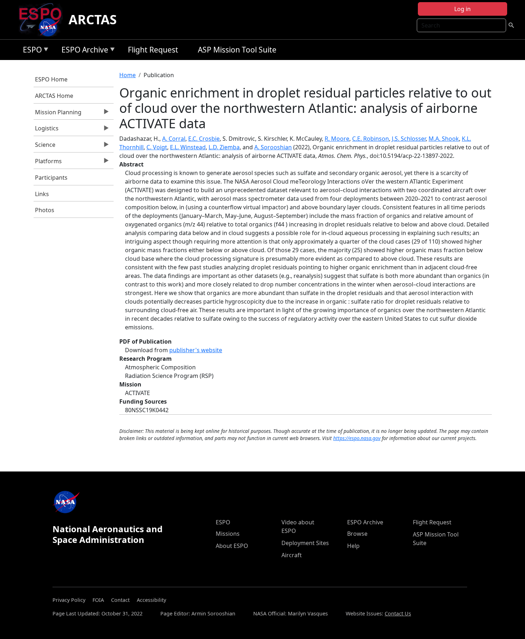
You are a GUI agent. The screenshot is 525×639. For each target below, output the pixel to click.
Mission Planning (58, 114)
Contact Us (398, 613)
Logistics (46, 130)
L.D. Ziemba (224, 147)
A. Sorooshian (273, 147)
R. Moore (337, 139)
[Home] (43, 20)
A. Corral (173, 139)
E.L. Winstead (188, 147)
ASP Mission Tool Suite (237, 50)
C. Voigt (156, 147)
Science (45, 146)
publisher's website (195, 350)
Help (353, 546)
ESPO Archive (83, 51)
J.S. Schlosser (409, 139)
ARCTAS (93, 19)
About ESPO (232, 546)
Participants (51, 177)
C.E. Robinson (370, 139)
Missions (228, 534)
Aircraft (291, 555)
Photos (44, 210)
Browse (357, 534)
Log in (462, 9)
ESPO (30, 51)
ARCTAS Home (54, 96)
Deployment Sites (305, 543)
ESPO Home (51, 79)
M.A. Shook (444, 139)
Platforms (48, 163)
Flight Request (153, 50)
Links (42, 194)
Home (127, 75)
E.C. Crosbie (204, 139)
